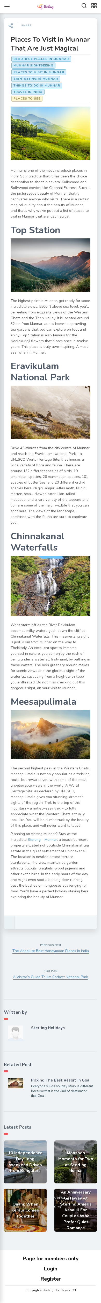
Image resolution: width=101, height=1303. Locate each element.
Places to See (26, 98)
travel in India (27, 92)
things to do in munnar (36, 85)
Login (50, 1268)
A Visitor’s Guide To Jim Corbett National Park (50, 976)
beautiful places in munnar (41, 59)
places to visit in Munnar (38, 72)
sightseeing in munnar (35, 79)
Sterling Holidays (48, 1027)
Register (50, 1278)
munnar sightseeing (33, 65)
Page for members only (51, 1258)
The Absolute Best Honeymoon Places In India (50, 950)
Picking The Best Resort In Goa (60, 1080)
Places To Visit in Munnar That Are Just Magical (50, 44)
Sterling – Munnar (42, 839)
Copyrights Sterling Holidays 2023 (50, 1290)
